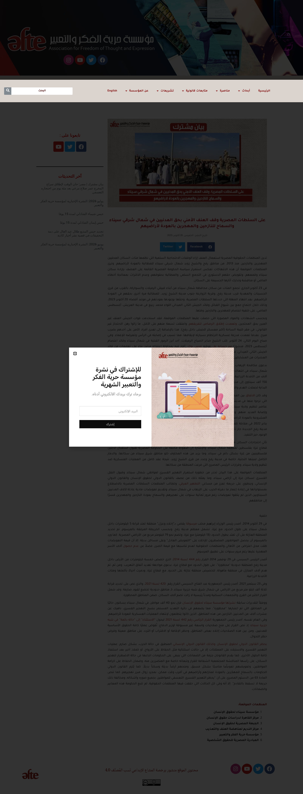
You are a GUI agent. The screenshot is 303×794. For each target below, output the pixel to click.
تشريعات (167, 91)
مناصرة (225, 91)
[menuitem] (112, 91)
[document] (151, 397)
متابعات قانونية (197, 91)
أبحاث (246, 91)
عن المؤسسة (138, 91)
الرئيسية (264, 91)
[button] (75, 353)
